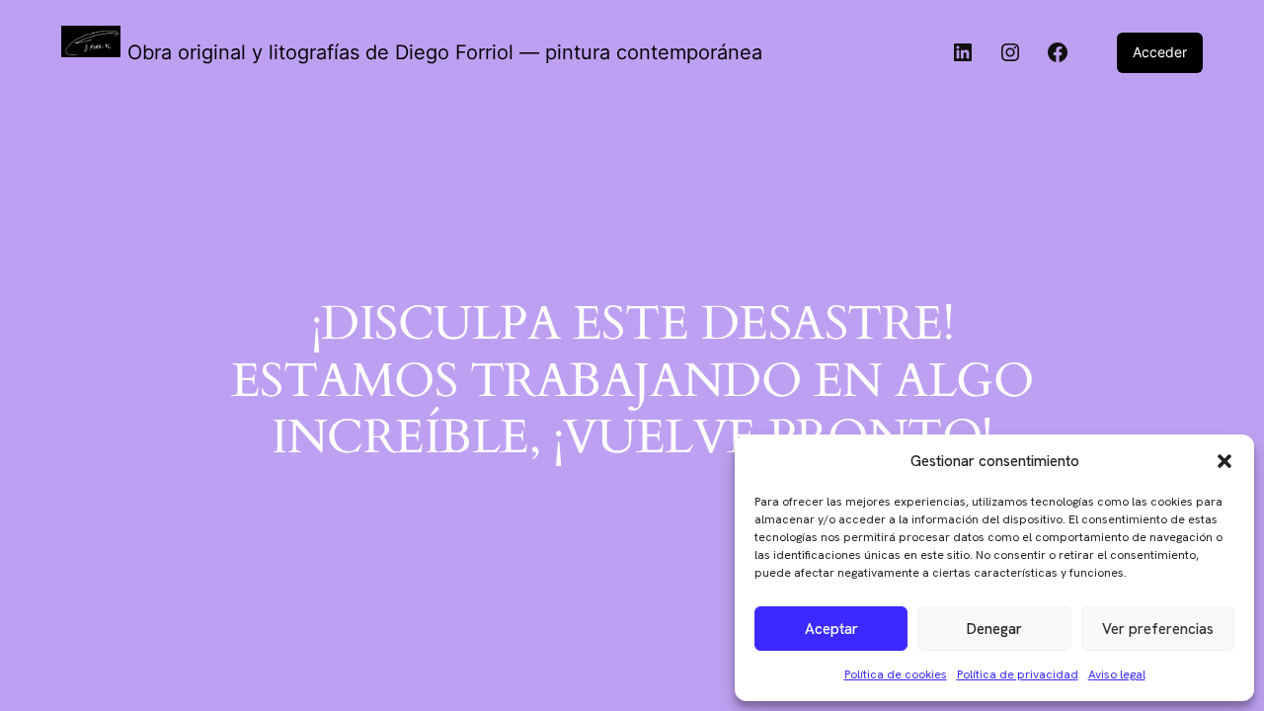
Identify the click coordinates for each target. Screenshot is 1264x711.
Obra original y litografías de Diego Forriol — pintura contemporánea (444, 52)
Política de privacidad (1017, 674)
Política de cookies (895, 674)
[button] (1224, 461)
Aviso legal (1117, 674)
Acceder (1160, 51)
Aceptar (831, 629)
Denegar (994, 629)
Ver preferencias (1158, 629)
